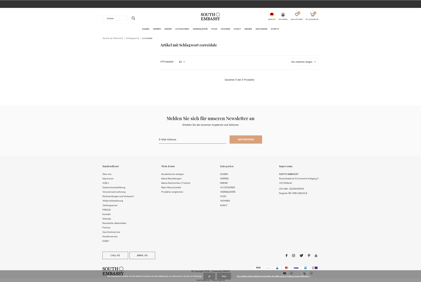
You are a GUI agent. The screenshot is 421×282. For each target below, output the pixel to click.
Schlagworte (132, 38)
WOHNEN (225, 29)
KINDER (168, 29)
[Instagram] (293, 255)
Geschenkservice (111, 232)
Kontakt (106, 214)
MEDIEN (248, 29)
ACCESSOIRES (182, 29)
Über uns (106, 174)
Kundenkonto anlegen (172, 174)
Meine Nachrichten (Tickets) (175, 183)
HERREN (157, 29)
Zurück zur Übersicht (112, 38)
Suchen (133, 18)
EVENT (105, 241)
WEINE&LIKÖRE (200, 29)
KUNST (237, 29)
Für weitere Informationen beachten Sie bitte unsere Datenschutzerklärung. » (273, 276)
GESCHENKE (261, 29)
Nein (224, 276)
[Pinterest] (309, 255)
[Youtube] (316, 255)
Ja (209, 276)
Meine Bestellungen (171, 178)
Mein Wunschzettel (171, 187)
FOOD (214, 29)
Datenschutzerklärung (113, 187)
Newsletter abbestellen (114, 223)
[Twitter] (301, 255)
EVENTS (275, 29)
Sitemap (106, 218)
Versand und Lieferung (113, 192)
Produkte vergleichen (172, 192)
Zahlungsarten (110, 205)
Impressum (107, 178)
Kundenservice (110, 236)
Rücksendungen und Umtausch (118, 196)
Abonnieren (246, 139)
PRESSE (106, 209)
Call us (115, 255)
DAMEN (145, 29)
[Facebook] (286, 255)
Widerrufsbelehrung (112, 200)
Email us (142, 255)
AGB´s (105, 183)
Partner (106, 227)
